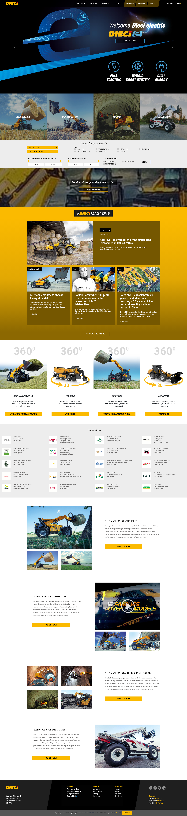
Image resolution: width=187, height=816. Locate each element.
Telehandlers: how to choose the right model (46, 296)
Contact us (158, 798)
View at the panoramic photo (23, 414)
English (169, 3)
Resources (106, 3)
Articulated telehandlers (74, 791)
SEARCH (144, 162)
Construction (97, 791)
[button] (14, 47)
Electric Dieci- (72, 796)
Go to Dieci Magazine (95, 334)
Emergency (97, 796)
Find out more (93, 189)
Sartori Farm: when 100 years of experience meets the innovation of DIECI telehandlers (92, 299)
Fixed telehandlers (73, 789)
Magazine (141, 3)
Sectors (93, 3)
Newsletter (130, 3)
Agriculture (97, 789)
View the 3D (70, 414)
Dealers (153, 3)
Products (81, 3)
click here (117, 813)
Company (119, 3)
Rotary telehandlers (73, 794)
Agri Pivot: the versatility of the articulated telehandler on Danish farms (125, 241)
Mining (95, 794)
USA (178, 3)
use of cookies (89, 813)
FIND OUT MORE (107, 82)
